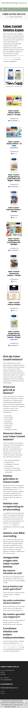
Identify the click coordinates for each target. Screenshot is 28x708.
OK (18, 706)
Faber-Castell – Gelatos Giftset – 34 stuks (14, 144)
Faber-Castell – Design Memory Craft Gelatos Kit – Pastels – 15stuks (14, 334)
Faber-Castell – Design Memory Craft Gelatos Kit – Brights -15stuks (14, 178)
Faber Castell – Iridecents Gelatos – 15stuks (14, 210)
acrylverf (15, 57)
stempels (9, 647)
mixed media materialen (9, 645)
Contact (3, 691)
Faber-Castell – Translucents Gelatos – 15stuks (14, 273)
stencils (19, 55)
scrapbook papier (7, 59)
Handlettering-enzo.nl (14, 2)
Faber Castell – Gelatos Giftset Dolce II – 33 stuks (14, 113)
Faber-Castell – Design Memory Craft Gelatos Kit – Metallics (14, 241)
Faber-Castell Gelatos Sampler (14, 303)
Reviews (3, 693)
